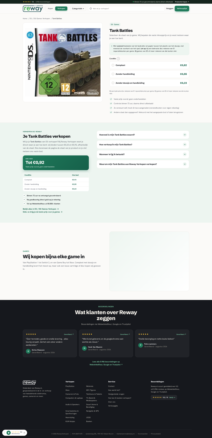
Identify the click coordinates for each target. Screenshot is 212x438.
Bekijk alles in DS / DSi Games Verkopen (41, 209)
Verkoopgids (113, 406)
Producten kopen (182, 2)
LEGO (88, 417)
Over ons (111, 402)
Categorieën (78, 8)
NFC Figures (91, 390)
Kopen (50, 8)
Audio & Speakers (73, 404)
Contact (111, 386)
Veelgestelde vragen (116, 394)
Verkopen (61, 8)
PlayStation (70, 386)
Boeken (89, 421)
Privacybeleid (156, 434)
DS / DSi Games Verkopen (40, 18)
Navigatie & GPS (92, 411)
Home (25, 18)
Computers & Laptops (74, 398)
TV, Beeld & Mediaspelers (91, 399)
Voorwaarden (143, 434)
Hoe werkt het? (114, 390)
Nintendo (89, 386)
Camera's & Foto (72, 394)
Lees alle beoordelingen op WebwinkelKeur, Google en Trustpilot (106, 363)
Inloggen (169, 8)
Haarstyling (70, 417)
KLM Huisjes (70, 421)
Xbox (67, 390)
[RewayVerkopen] (33, 8)
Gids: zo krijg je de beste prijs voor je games (42, 212)
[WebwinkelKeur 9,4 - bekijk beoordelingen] (9, 433)
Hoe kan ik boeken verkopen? (119, 398)
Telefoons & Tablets (94, 394)
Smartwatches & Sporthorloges (72, 412)
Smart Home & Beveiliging (92, 405)
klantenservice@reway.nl (125, 434)
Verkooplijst (182, 8)
